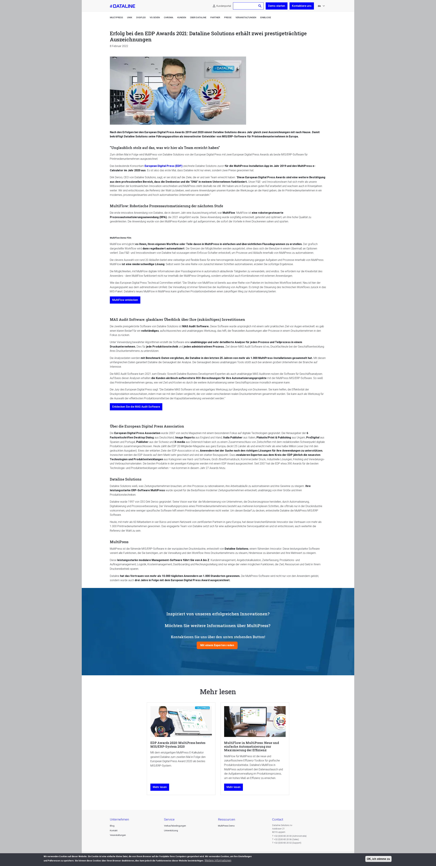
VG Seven (155, 17)
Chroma (168, 17)
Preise (227, 17)
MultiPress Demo (226, 825)
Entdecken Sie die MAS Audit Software (136, 406)
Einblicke (265, 17)
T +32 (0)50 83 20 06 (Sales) (285, 839)
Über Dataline (198, 17)
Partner (215, 17)
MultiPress (116, 17)
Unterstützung (171, 830)
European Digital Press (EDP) (163, 166)
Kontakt (114, 830)
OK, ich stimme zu (378, 858)
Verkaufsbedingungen (175, 825)
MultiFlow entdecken (125, 300)
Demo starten (276, 5)
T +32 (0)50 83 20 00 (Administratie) (289, 836)
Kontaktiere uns (302, 5)
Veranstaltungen (246, 17)
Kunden (181, 17)
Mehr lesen (160, 787)
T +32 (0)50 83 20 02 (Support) (286, 842)
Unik (129, 17)
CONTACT (277, 819)
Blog (112, 825)
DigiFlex (141, 17)
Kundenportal (223, 6)
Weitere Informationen (218, 860)
